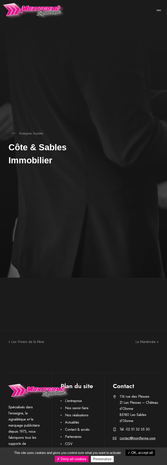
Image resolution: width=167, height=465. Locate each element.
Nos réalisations (77, 415)
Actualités (72, 422)
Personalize (102, 459)
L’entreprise (73, 400)
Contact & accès (77, 429)
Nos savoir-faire (77, 407)
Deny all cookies (73, 459)
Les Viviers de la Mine (27, 342)
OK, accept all (141, 453)
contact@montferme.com (137, 438)
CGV (69, 443)
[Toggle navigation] (159, 10)
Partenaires (73, 436)
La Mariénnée (145, 342)
